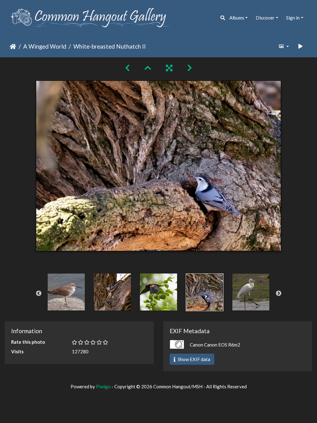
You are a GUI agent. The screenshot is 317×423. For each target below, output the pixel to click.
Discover (265, 17)
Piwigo (103, 386)
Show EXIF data (193, 359)
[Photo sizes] (283, 46)
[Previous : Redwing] (127, 67)
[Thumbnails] (147, 67)
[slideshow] (300, 46)
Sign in (293, 17)
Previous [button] (39, 293)
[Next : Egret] (189, 67)
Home (13, 46)
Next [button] (279, 293)
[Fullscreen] (169, 67)
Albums (236, 17)
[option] (66, 292)
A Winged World (44, 46)
